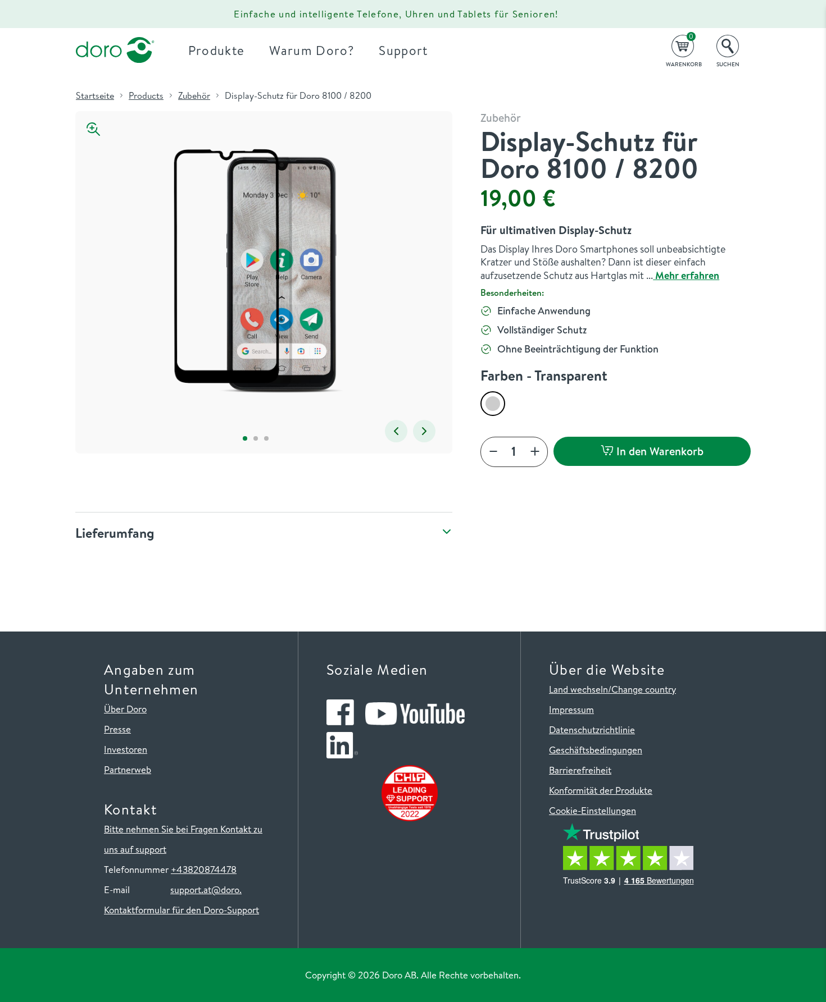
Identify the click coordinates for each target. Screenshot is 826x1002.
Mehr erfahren (686, 275)
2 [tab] (255, 438)
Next (424, 431)
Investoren (125, 749)
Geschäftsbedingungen (595, 749)
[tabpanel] (255, 271)
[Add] (535, 452)
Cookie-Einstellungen (592, 810)
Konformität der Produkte (600, 790)
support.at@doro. (206, 889)
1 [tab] (244, 438)
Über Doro (125, 708)
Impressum (571, 709)
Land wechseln (578, 689)
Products (146, 95)
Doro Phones (108, 14)
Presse (117, 728)
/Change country (642, 689)
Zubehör (194, 95)
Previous (396, 431)
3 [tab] (266, 438)
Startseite (95, 95)
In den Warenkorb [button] (659, 451)
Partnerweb (127, 769)
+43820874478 (204, 869)
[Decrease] (493, 452)
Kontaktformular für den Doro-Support (181, 909)
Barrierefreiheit (580, 769)
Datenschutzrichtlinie (592, 729)
